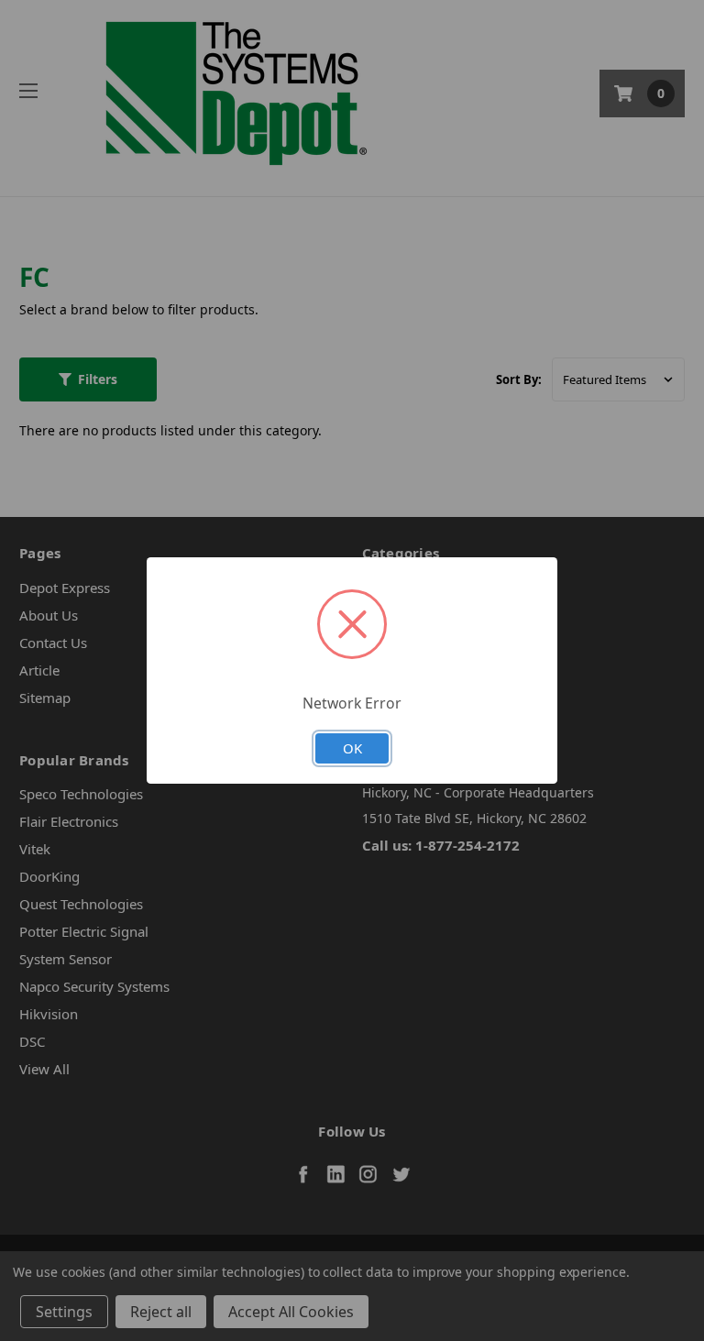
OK (352, 748)
